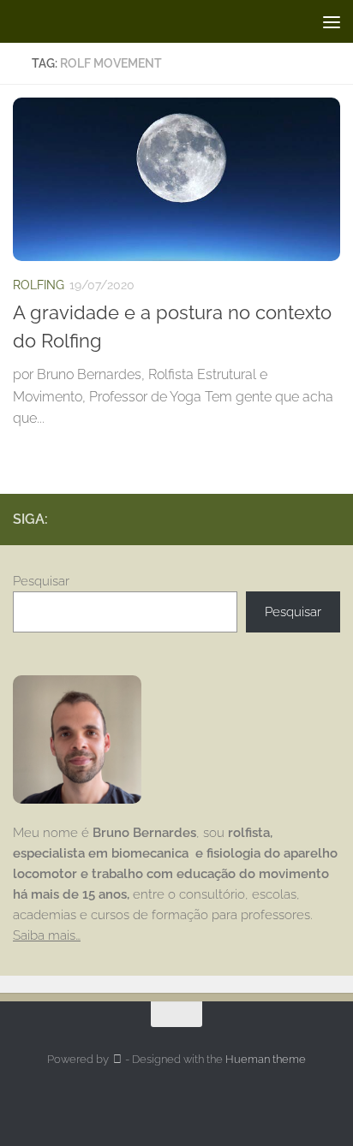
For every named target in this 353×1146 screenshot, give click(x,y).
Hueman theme (265, 1059)
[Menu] (331, 21)
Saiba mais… (47, 935)
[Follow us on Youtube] (330, 518)
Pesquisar (41, 581)
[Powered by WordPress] (117, 1059)
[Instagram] (302, 518)
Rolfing (38, 285)
